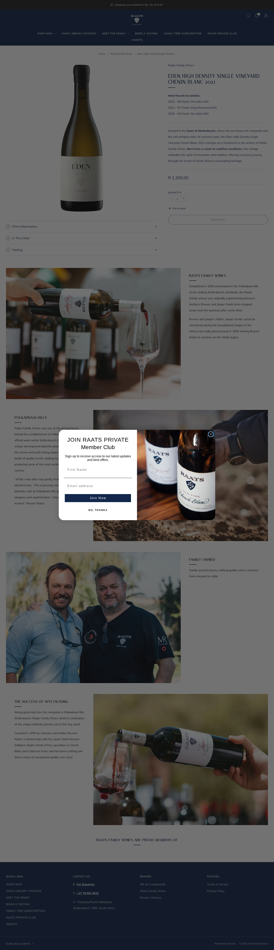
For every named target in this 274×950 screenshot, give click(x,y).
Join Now (98, 498)
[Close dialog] (210, 434)
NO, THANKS (98, 510)
